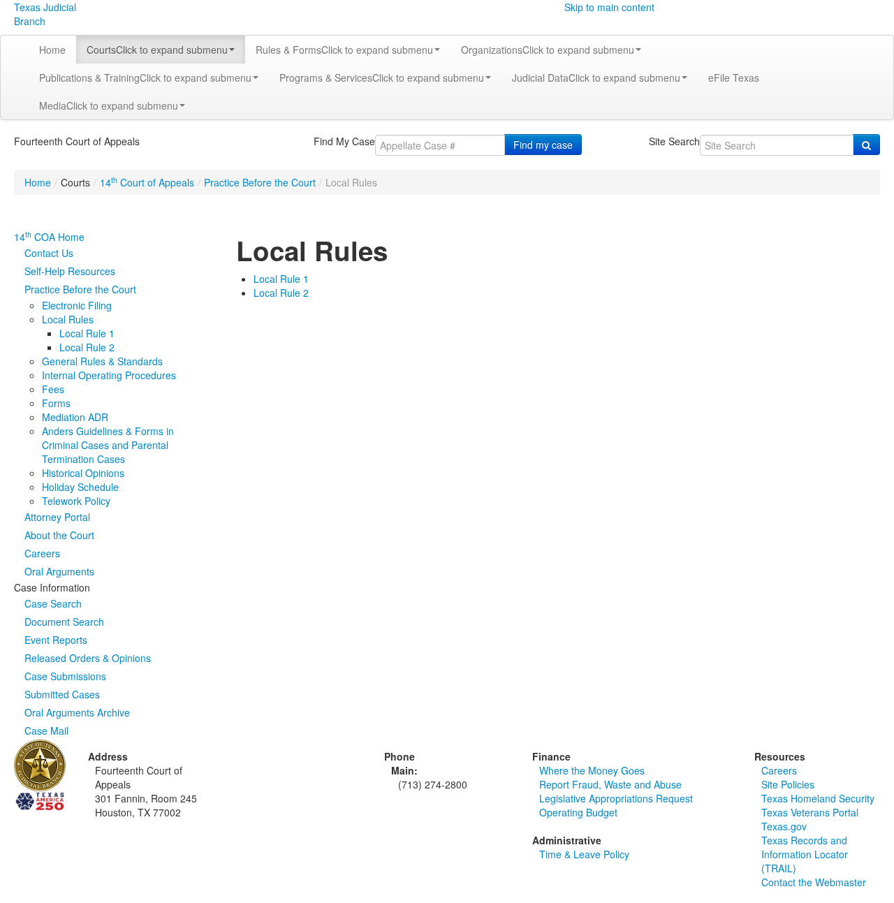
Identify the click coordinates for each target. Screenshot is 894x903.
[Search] (866, 144)
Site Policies (787, 784)
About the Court (59, 535)
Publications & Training (145, 78)
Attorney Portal (57, 517)
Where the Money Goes (592, 770)
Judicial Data (596, 78)
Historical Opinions (83, 473)
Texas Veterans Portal (809, 812)
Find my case (543, 145)
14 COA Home (49, 237)
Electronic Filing (77, 305)
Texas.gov (784, 826)
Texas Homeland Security (817, 798)
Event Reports (55, 640)
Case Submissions (65, 676)
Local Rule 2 (87, 347)
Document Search (64, 622)
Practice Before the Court (260, 182)
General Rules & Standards (102, 361)
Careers (42, 553)
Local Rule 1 (87, 333)
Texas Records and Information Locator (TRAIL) (804, 854)
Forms (56, 403)
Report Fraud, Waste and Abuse (610, 784)
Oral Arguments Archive (77, 712)
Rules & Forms (344, 50)
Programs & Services (381, 78)
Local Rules (68, 319)
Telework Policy (76, 501)
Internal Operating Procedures (109, 375)
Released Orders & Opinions (87, 658)
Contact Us (48, 253)
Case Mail (46, 730)
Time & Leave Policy (584, 854)
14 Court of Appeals (147, 182)
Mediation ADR (75, 417)
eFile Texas (733, 78)
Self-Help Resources (69, 271)
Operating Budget (578, 812)
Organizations (547, 50)
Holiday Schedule (80, 487)
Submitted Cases (62, 694)
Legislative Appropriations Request (616, 798)
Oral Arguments (59, 571)
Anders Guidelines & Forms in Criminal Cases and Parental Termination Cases (108, 445)
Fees (53, 389)
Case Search (53, 603)
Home (52, 50)
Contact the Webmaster (813, 882)
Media (108, 105)
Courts (157, 50)
